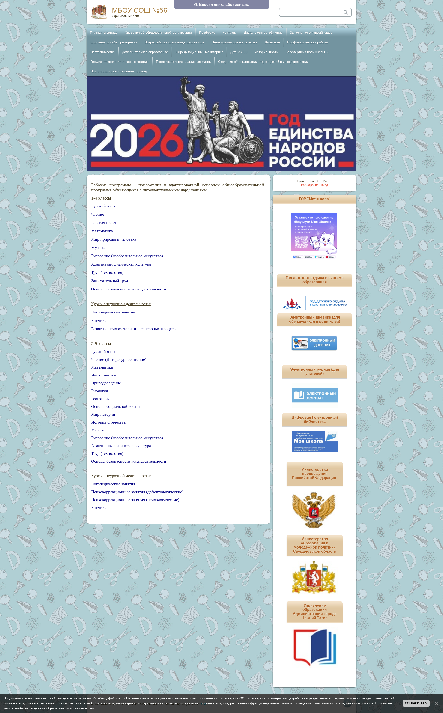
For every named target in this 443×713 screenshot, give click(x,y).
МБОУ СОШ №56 (139, 10)
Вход (324, 185)
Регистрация (309, 185)
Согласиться (416, 703)
